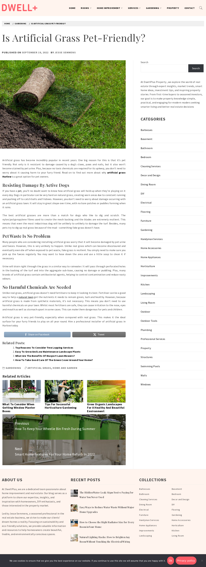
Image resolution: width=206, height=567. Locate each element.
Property (173, 8)
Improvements (149, 275)
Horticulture (148, 266)
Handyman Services (152, 239)
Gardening (152, 8)
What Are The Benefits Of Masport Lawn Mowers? (45, 355)
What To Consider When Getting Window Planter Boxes (18, 407)
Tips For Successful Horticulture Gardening (60, 406)
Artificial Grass (39, 367)
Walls (144, 375)
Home (72, 8)
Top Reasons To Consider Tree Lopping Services (44, 347)
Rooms (85, 8)
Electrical (146, 202)
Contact (189, 8)
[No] (202, 560)
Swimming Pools (150, 366)
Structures (147, 357)
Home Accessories (151, 248)
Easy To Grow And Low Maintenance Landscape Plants (48, 351)
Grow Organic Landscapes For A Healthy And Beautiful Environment (105, 407)
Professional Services (153, 339)
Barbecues (147, 130)
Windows (146, 384)
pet (20, 190)
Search (144, 62)
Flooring (146, 211)
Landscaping (148, 293)
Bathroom (147, 148)
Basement (147, 139)
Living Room (148, 302)
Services (133, 8)
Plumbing (146, 330)
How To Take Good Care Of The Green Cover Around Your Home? (54, 360)
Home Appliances (151, 257)
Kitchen (145, 284)
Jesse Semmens (65, 52)
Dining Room (148, 184)
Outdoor (145, 311)
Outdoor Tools (149, 320)
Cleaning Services (151, 166)
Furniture (146, 220)
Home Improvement (108, 8)
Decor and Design (150, 175)
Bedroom (146, 157)
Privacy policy (186, 560)
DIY (142, 193)
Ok (170, 560)
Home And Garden (65, 367)
